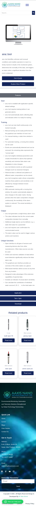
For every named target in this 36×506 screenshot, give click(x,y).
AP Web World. (23, 496)
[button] (12, 502)
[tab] (18, 95)
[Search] (33, 13)
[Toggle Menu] (27, 5)
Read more (8, 340)
